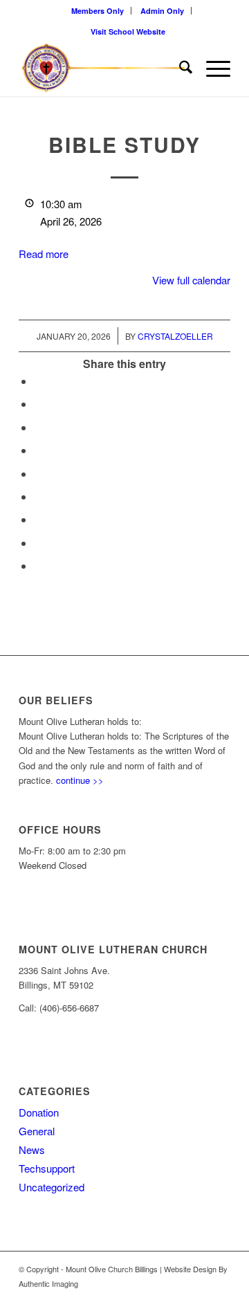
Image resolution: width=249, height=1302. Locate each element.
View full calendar (191, 280)
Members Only (97, 11)
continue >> (80, 780)
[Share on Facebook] (38, 381)
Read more (43, 253)
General (37, 1131)
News (32, 1149)
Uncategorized (51, 1187)
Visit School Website (128, 31)
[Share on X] (38, 403)
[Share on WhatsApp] (38, 427)
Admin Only (162, 11)
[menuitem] (97, 11)
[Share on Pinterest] (38, 450)
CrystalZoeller (175, 336)
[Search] (178, 68)
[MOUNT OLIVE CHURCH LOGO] (103, 68)
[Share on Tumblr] (38, 496)
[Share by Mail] (38, 565)
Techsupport (47, 1168)
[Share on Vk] (38, 519)
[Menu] (211, 68)
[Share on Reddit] (38, 542)
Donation (39, 1112)
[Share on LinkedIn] (38, 473)
